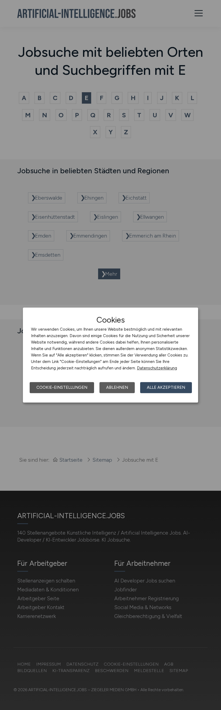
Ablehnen (117, 387)
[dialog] (110, 355)
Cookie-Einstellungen (61, 387)
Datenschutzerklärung (157, 368)
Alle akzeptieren (166, 387)
